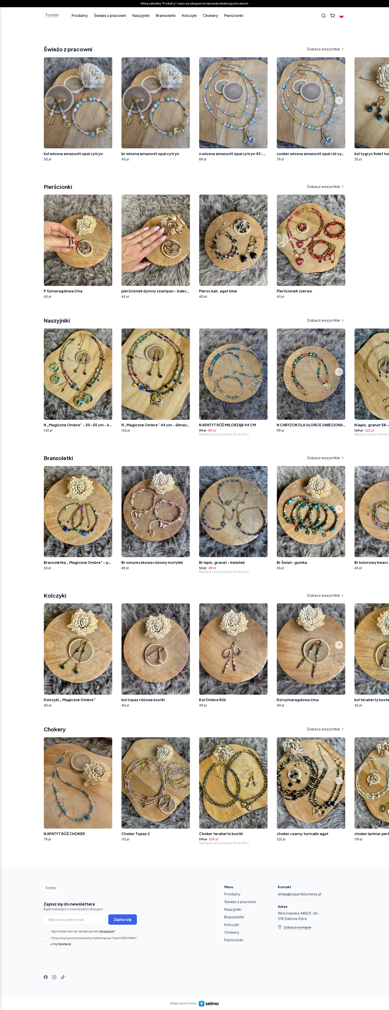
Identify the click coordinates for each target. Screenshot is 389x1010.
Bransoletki (166, 15)
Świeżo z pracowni (110, 15)
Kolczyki (189, 15)
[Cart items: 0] (332, 15)
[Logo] (52, 15)
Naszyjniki (140, 15)
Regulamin (107, 931)
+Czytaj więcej (60, 944)
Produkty (80, 15)
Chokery (210, 15)
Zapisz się (122, 919)
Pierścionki (233, 15)
